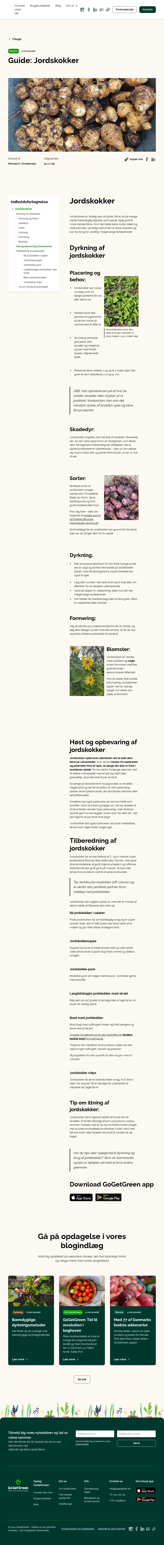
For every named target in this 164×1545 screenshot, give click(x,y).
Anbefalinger (65, 1504)
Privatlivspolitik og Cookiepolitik (77, 1528)
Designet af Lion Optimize (111, 1528)
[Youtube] (101, 10)
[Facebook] (89, 10)
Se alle (82, 1379)
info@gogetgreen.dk (120, 1488)
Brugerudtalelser (40, 5)
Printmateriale (124, 9)
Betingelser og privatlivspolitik (92, 1500)
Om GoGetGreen (67, 1488)
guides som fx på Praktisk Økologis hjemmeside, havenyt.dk (85, 519)
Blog (58, 5)
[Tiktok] (108, 10)
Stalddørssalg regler (91, 1490)
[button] (72, 6)
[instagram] (82, 10)
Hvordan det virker (43, 1492)
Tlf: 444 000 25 (117, 1494)
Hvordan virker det (20, 9)
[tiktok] (154, 1529)
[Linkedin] (95, 10)
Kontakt (147, 9)
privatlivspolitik (82, 1444)
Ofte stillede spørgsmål (65, 1496)
